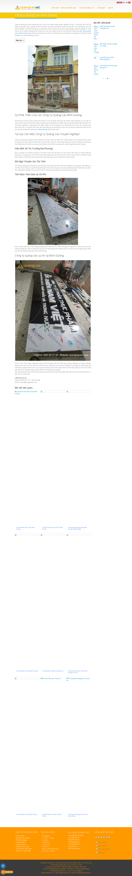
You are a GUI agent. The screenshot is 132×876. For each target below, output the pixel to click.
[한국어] (127, 2)
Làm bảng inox (72, 846)
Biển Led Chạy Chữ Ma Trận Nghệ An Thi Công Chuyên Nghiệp (108, 184)
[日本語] (125, 2)
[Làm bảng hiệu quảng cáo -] (27, 8)
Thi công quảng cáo (86, 8)
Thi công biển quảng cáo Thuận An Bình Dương (108, 101)
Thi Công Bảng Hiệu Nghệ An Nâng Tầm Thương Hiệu (107, 159)
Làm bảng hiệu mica (74, 844)
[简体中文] (118, 2)
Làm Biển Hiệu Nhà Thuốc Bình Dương (106, 27)
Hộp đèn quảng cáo (74, 848)
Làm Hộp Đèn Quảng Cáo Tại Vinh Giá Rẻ (108, 175)
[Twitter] (18, 1)
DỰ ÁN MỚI (101, 8)
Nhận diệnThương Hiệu (23, 838)
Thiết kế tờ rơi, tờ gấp (22, 846)
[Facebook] (15, 1)
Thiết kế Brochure (21, 844)
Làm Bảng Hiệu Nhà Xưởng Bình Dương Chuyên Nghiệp (107, 45)
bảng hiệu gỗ (42, 129)
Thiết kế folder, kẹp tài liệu (24, 849)
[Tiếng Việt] (129, 2)
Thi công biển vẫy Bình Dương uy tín (107, 60)
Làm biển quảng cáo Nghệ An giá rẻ (107, 142)
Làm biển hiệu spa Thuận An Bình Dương (108, 86)
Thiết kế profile (20, 842)
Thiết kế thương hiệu (68, 8)
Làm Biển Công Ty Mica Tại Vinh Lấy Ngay (108, 203)
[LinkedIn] (20, 1)
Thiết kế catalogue (21, 840)
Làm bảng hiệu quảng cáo (76, 835)
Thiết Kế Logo (20, 836)
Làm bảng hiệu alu (73, 837)
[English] (120, 2)
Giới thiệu (55, 8)
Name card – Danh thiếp (23, 851)
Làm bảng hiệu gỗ (73, 842)
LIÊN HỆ (110, 8)
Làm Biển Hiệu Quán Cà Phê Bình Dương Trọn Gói (108, 70)
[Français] (122, 2)
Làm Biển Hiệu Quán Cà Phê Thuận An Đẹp (108, 35)
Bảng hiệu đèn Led (74, 840)
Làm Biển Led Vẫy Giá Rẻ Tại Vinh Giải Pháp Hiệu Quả (108, 167)
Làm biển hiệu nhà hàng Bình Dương (108, 52)
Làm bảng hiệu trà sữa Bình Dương (107, 77)
